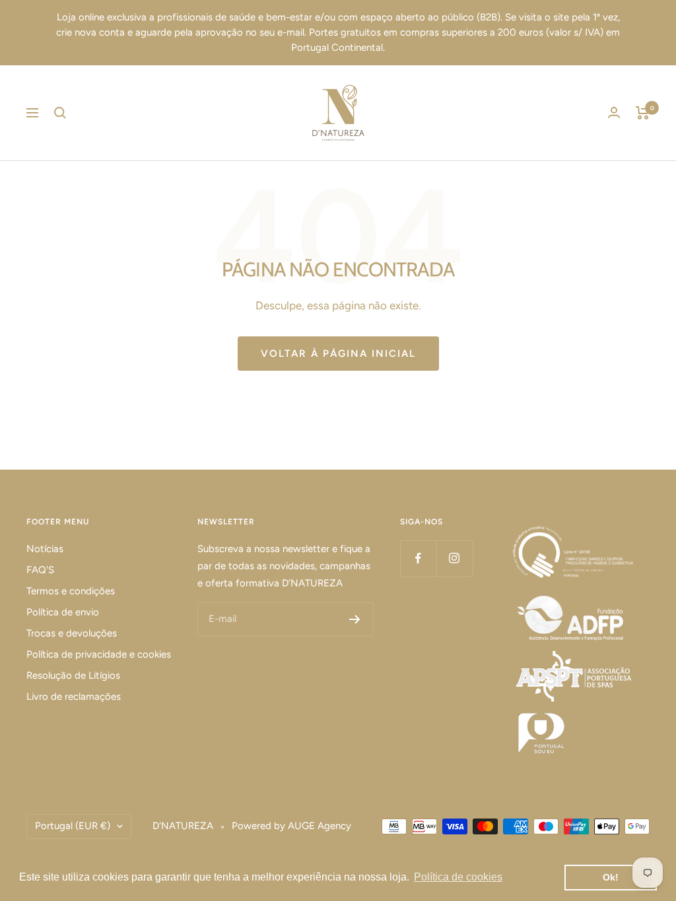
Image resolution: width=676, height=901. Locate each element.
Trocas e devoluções (71, 633)
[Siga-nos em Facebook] (418, 558)
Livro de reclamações (73, 696)
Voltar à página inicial (338, 353)
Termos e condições (70, 591)
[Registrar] (354, 619)
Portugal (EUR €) (72, 826)
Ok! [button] (611, 877)
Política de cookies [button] (458, 877)
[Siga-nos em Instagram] (454, 558)
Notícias (44, 549)
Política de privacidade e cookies (98, 654)
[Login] (614, 112)
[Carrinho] (643, 112)
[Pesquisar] (60, 113)
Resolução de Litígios (73, 675)
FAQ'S (40, 570)
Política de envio (62, 612)
